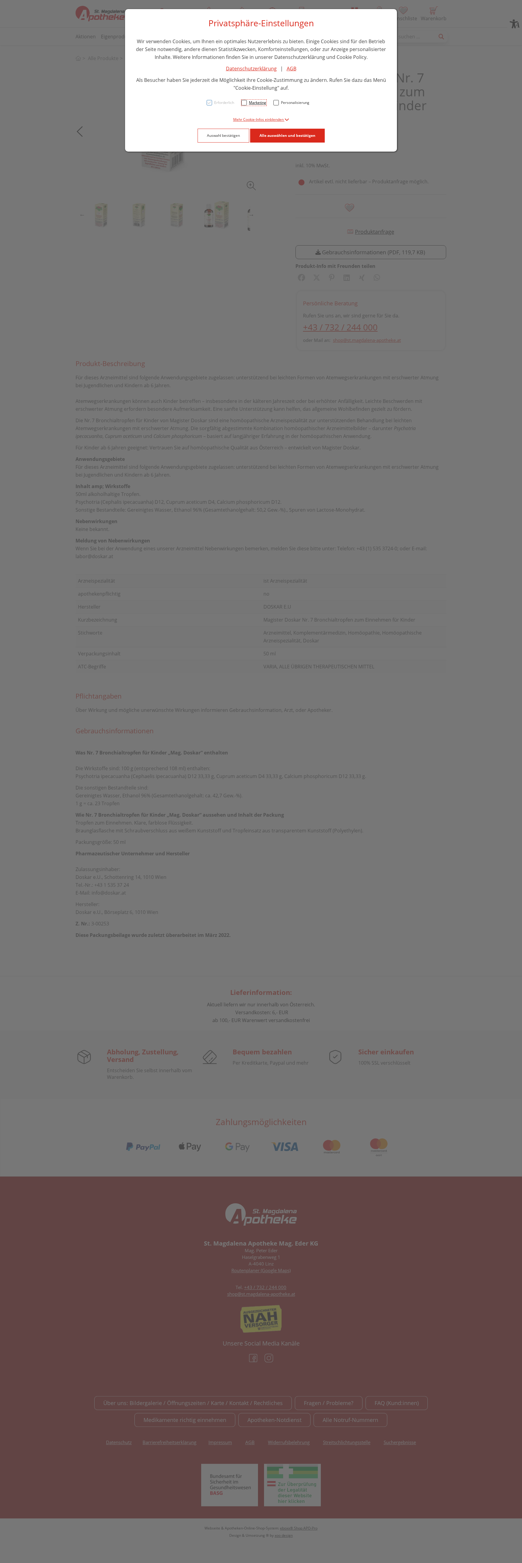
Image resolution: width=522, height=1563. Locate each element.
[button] (261, 119)
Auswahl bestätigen (223, 135)
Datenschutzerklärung (251, 68)
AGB (291, 68)
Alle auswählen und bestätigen (287, 135)
